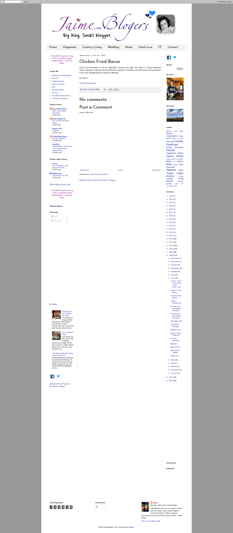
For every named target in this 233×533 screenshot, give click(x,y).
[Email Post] (104, 89)
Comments (57, 221)
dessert (169, 181)
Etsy (53, 87)
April (173, 363)
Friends (170, 150)
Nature (180, 161)
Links (168, 159)
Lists (172, 159)
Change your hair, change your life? (67, 313)
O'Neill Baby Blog (59, 136)
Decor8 (55, 78)
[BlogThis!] (111, 89)
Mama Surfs (57, 129)
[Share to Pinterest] (118, 89)
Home (53, 47)
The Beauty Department (61, 96)
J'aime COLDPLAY (176, 302)
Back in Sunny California (176, 334)
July (173, 275)
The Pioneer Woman (60, 98)
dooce (55, 164)
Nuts (169, 164)
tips (175, 186)
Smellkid (55, 144)
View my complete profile (150, 521)
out (176, 184)
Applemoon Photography (61, 75)
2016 (171, 229)
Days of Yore (177, 138)
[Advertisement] (62, 263)
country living (174, 179)
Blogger (131, 527)
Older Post (156, 170)
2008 (171, 255)
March (173, 366)
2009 (171, 252)
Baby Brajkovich (59, 119)
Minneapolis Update (175, 351)
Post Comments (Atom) (99, 174)
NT (174, 161)
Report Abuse (56, 206)
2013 (171, 239)
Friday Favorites (174, 147)
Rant (181, 164)
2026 (171, 196)
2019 (171, 219)
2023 (171, 206)
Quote (175, 165)
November (175, 262)
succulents (170, 186)
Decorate (170, 141)
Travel (169, 173)
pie (182, 184)
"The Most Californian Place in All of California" (62, 354)
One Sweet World (59, 109)
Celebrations (172, 136)
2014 (171, 235)
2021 (171, 212)
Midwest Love (176, 330)
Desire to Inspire (58, 84)
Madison (174, 344)
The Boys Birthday (58, 138)
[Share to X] (113, 89)
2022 (171, 209)
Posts (55, 216)
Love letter (179, 159)
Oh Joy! (55, 93)
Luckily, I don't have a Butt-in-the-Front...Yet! (176, 284)
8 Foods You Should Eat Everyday (176, 308)
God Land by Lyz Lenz (60, 175)
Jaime (155, 503)
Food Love (145, 47)
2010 (171, 249)
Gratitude (55, 130)
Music (129, 47)
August (174, 271)
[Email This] (109, 89)
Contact (173, 47)
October (174, 265)
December (175, 258)
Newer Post (84, 170)
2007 (171, 377)
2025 (171, 199)
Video (179, 173)
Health (180, 153)
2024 (171, 202)
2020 (171, 216)
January (174, 373)
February (175, 370)
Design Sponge (58, 81)
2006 (171, 381)
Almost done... (176, 347)
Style (181, 170)
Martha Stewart (58, 90)
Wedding (113, 47)
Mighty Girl (56, 173)
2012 (171, 242)
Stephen (171, 169)
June (173, 278)
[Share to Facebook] (116, 89)
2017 (171, 226)
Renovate (170, 167)
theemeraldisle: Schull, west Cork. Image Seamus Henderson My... (62, 148)
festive (180, 181)
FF (160, 47)
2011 (171, 245)
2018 (171, 222)
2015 (171, 232)
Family (179, 141)
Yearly (181, 176)
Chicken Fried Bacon (87, 83)
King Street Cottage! (175, 325)
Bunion (169, 133)
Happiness (69, 47)
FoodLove (172, 144)
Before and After (174, 131)
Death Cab (175, 356)
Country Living (92, 47)
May (173, 360)
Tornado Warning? (175, 339)
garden (169, 184)
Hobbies (170, 156)
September (175, 268)
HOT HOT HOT (176, 321)
